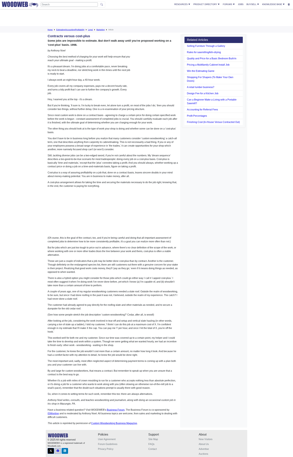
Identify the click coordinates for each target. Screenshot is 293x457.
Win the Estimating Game (200, 71)
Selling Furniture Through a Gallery (206, 46)
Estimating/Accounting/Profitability (70, 30)
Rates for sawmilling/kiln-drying (204, 52)
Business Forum (116, 410)
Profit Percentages (197, 116)
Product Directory (205, 4)
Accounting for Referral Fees (202, 109)
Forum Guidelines (107, 444)
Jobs (240, 4)
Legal (90, 30)
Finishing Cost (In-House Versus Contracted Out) (213, 122)
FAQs (151, 444)
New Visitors (205, 439)
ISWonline (53, 413)
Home (50, 30)
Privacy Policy (105, 449)
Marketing (100, 30)
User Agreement (107, 439)
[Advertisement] (146, 18)
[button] (51, 451)
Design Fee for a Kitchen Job (202, 93)
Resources (181, 4)
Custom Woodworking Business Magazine (114, 423)
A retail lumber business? (200, 87)
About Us (204, 444)
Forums (228, 4)
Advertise (204, 449)
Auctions (203, 454)
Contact (152, 449)
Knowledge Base (272, 4)
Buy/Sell (251, 4)
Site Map (153, 439)
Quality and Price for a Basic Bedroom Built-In (211, 58)
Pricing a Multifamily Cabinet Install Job (208, 64)
